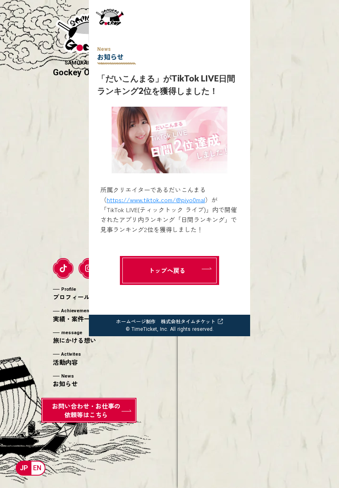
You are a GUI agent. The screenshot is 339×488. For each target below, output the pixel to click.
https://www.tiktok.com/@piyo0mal (156, 199)
